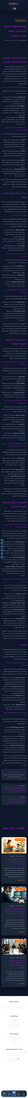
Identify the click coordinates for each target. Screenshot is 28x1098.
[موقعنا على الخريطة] (2, 547)
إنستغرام (14, 1042)
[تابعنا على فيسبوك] (2, 557)
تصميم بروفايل (14, 1022)
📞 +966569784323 (14, 1058)
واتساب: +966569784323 (14, 1037)
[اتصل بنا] (2, 544)
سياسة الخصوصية (14, 1028)
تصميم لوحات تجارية (14, 1024)
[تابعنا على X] (2, 554)
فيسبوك (14, 1044)
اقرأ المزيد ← (20, 880)
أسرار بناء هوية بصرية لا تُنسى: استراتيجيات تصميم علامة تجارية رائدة (14, 862)
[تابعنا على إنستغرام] (2, 550)
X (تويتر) (14, 1040)
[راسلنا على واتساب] (2, 540)
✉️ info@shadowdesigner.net (14, 1060)
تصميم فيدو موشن (14, 1026)
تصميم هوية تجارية (14, 1020)
